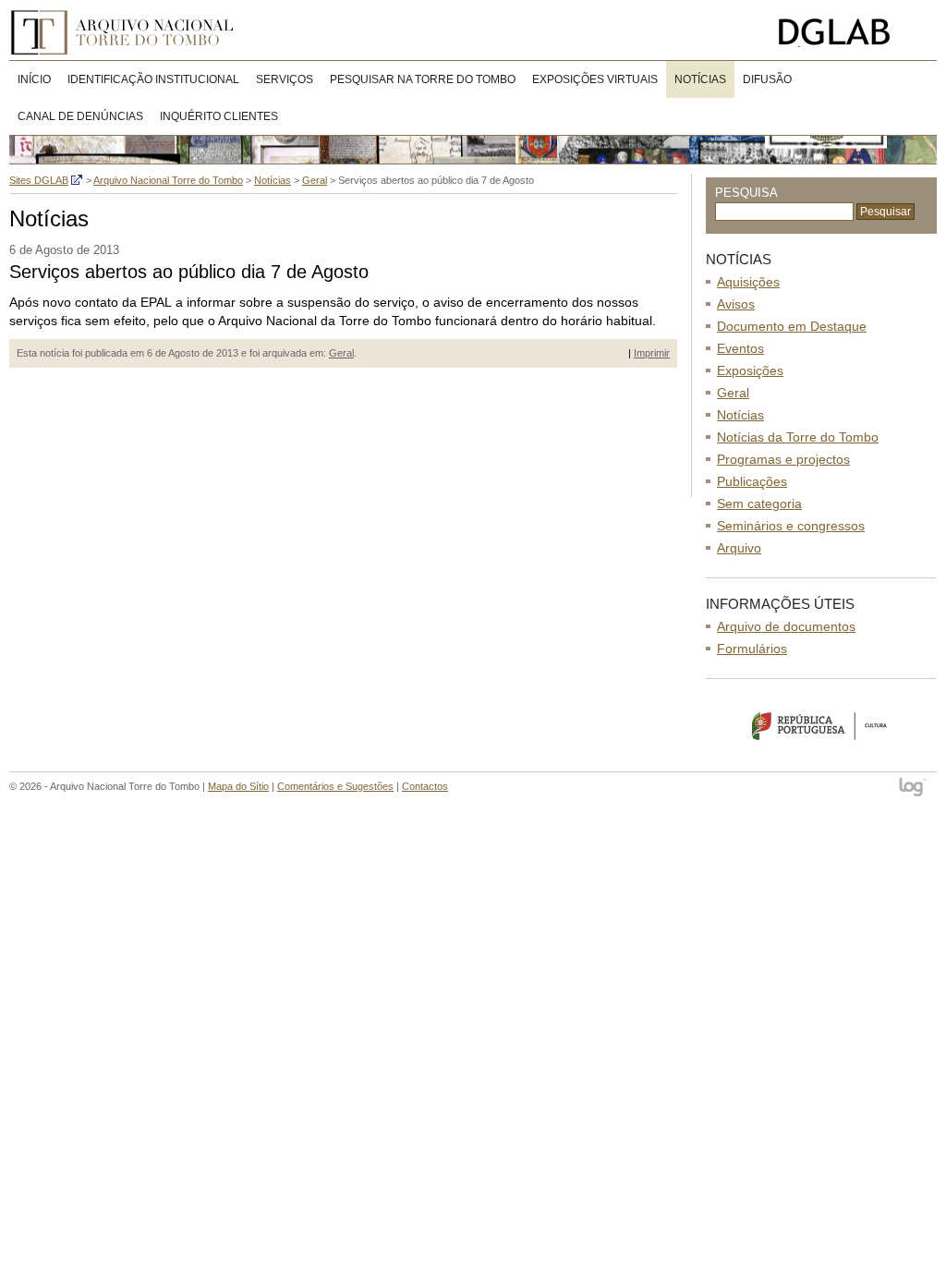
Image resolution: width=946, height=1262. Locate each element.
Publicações (752, 481)
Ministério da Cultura (821, 725)
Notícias (700, 79)
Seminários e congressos (791, 525)
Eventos (740, 348)
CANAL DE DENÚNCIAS (80, 116)
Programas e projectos (783, 459)
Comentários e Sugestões (335, 786)
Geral (341, 352)
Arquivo (739, 547)
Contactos (425, 786)
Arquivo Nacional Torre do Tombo (129, 32)
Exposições (750, 370)
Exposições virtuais (595, 79)
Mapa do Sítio (238, 786)
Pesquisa (746, 193)
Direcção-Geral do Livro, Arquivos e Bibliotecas (853, 32)
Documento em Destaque (792, 326)
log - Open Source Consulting (913, 788)
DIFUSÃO (767, 79)
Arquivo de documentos (786, 626)
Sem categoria (759, 503)
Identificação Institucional (153, 79)
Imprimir (652, 352)
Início (34, 79)
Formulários (752, 648)
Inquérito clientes (219, 116)
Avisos (736, 304)
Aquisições (748, 281)
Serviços (284, 79)
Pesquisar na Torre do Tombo (422, 79)
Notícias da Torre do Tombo (798, 437)
